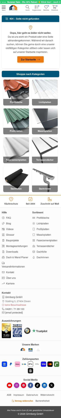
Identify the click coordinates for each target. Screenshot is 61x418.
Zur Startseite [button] (29, 59)
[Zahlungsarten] (30, 367)
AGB (9, 394)
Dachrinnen (42, 257)
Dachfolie (41, 251)
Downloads (11, 251)
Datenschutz (32, 394)
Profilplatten (42, 229)
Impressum (18, 394)
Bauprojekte (12, 240)
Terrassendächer (45, 246)
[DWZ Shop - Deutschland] (22, 350)
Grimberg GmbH (14, 297)
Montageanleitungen (16, 246)
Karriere (10, 283)
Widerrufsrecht (47, 394)
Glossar (9, 234)
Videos (9, 229)
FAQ (8, 217)
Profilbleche (42, 217)
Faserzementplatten (46, 240)
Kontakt (9, 272)
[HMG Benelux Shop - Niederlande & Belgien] (30, 350)
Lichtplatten (42, 223)
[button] (4, 8)
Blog (8, 223)
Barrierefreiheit (42, 400)
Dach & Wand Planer (16, 257)
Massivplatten (43, 234)
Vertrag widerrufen (23, 400)
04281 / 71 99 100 (14, 309)
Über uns (10, 278)
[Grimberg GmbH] (38, 350)
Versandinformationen (13, 266)
